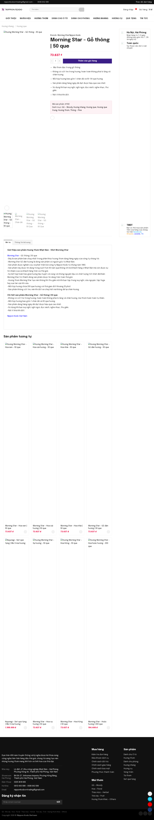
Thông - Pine (76, 110)
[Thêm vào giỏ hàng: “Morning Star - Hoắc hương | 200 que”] (108, 727)
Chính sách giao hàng (101, 765)
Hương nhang (100, 18)
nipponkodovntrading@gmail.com (29, 790)
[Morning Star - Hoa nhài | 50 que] (72, 433)
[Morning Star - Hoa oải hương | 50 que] (44, 433)
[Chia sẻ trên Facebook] (52, 118)
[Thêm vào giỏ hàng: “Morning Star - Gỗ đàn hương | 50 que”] (108, 531)
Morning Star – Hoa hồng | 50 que (72, 723)
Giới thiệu (11, 18)
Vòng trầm (128, 772)
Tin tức (144, 18)
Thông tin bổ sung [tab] (22, 242)
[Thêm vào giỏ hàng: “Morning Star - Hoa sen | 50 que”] (25, 531)
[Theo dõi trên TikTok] (145, 813)
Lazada (137, 234)
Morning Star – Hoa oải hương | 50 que (43, 527)
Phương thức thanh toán (103, 772)
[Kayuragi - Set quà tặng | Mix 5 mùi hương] (16, 629)
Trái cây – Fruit (98, 796)
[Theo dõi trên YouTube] (150, 813)
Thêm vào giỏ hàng (87, 61)
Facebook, (137, 232)
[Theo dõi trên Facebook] (141, 813)
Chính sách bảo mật (101, 769)
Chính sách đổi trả (100, 762)
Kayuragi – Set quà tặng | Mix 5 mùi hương (16, 723)
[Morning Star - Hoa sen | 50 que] (16, 433)
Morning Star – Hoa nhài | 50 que (72, 527)
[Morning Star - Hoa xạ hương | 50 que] (44, 629)
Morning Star (63, 35)
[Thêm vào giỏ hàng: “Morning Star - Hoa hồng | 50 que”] (81, 727)
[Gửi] (81, 10)
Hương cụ (117, 18)
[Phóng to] (6, 208)
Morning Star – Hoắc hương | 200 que (97, 723)
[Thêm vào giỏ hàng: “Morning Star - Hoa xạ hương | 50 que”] (53, 727)
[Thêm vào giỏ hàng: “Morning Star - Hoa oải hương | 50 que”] (53, 531)
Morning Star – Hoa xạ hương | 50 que (43, 723)
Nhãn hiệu (25, 18)
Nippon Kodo (75, 35)
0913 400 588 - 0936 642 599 (26, 786)
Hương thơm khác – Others (104, 799)
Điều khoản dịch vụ (100, 758)
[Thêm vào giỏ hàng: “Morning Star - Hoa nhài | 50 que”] (81, 531)
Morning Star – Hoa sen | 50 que (16, 527)
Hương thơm (41, 18)
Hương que (22, 26)
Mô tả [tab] (8, 242)
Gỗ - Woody (67, 107)
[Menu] (3, 18)
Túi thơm (127, 776)
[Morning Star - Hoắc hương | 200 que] (99, 629)
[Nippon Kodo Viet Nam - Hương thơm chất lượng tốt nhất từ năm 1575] (14, 9)
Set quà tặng (130, 779)
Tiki (142, 234)
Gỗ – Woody (97, 785)
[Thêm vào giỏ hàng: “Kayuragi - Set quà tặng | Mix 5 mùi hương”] (25, 727)
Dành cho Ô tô (130, 755)
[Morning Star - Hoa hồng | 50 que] (72, 629)
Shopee (130, 234)
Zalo (149, 799)
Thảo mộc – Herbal (100, 792)
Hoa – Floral (97, 789)
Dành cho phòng (80, 18)
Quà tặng (131, 18)
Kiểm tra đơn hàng (100, 755)
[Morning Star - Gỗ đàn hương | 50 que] (99, 433)
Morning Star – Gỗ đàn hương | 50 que (98, 527)
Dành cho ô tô (60, 18)
